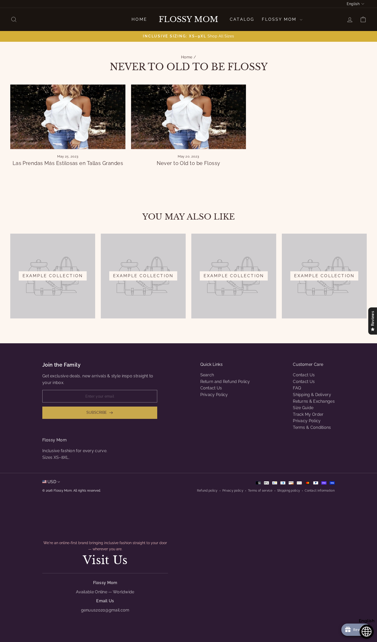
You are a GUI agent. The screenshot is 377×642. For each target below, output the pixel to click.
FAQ (297, 388)
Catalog (242, 19)
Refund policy (207, 490)
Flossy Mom (188, 19)
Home (139, 19)
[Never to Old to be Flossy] (188, 117)
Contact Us (211, 388)
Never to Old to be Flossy (188, 163)
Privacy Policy (214, 394)
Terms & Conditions (312, 427)
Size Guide (303, 407)
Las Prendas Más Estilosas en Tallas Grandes (68, 163)
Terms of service (260, 490)
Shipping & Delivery (312, 394)
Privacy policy (232, 490)
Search (207, 374)
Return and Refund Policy (225, 381)
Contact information (320, 490)
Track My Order (308, 414)
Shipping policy (288, 490)
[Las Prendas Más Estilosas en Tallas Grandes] (67, 117)
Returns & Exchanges (314, 401)
